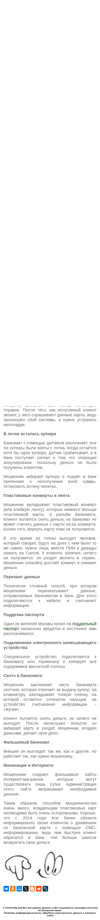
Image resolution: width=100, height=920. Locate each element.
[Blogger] (32, 888)
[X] (26, 888)
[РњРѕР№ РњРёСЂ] (19, 888)
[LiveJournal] (45, 888)
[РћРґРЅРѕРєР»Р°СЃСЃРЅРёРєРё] (13, 888)
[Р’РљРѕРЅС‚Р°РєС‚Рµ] (6, 888)
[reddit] (39, 888)
